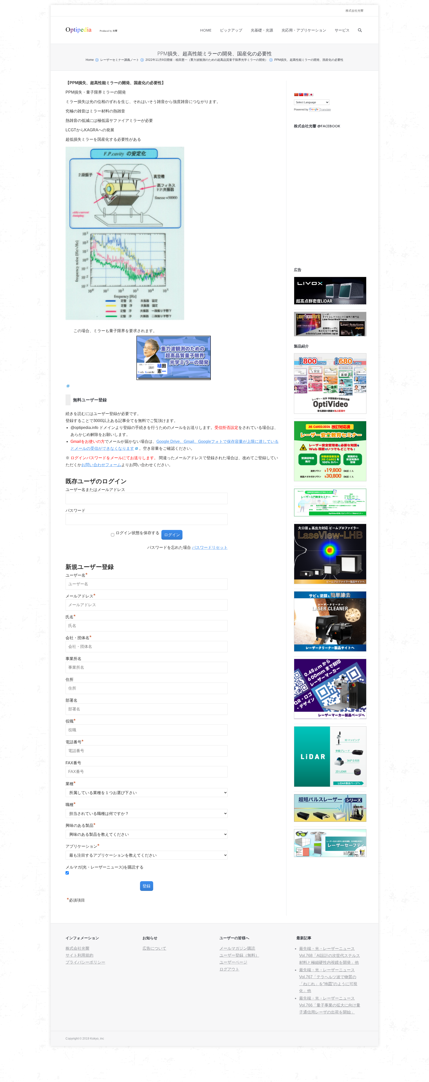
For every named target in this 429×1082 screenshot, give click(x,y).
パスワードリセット (210, 547)
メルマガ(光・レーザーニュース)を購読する (104, 867)
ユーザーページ (233, 962)
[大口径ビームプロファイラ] (330, 583)
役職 (71, 721)
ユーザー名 (77, 575)
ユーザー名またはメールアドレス (95, 490)
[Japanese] (311, 95)
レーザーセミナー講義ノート (119, 60)
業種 (71, 784)
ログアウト (229, 969)
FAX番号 (73, 763)
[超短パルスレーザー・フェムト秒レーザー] (330, 820)
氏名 (71, 617)
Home (90, 60)
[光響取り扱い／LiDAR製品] (330, 785)
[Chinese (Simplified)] (296, 95)
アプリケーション (83, 846)
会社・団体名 (79, 638)
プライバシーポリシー (85, 962)
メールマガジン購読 (237, 948)
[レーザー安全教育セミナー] (330, 480)
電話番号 (75, 742)
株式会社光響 (354, 10)
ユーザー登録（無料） (239, 955)
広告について (154, 948)
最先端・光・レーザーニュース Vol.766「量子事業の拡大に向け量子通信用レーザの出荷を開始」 (329, 1005)
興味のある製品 (81, 825)
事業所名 (73, 659)
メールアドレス (81, 596)
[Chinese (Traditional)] (301, 95)
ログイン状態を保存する (137, 533)
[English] (306, 95)
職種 (71, 805)
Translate (325, 109)
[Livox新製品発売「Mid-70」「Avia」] (330, 303)
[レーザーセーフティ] (330, 856)
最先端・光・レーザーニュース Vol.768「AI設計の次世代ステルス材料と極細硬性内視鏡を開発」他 (329, 955)
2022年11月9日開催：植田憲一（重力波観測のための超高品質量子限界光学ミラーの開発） (206, 60)
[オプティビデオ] (330, 412)
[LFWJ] (330, 335)
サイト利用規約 (79, 955)
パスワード (75, 510)
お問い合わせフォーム (101, 465)
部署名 (71, 700)
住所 (69, 679)
